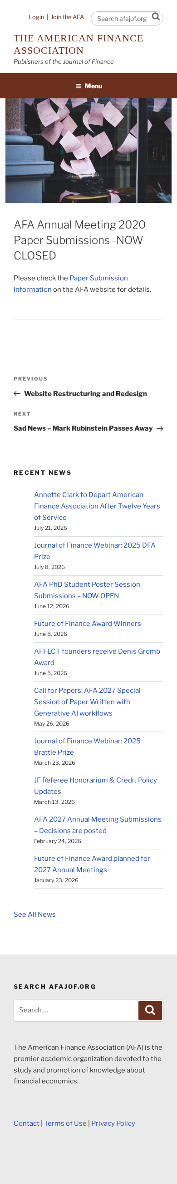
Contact (26, 1123)
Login (36, 17)
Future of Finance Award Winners (87, 624)
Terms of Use (65, 1123)
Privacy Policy (113, 1123)
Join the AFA (67, 17)
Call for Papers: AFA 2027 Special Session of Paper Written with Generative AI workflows (87, 701)
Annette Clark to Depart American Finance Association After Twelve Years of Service (97, 506)
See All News (35, 914)
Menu (93, 86)
